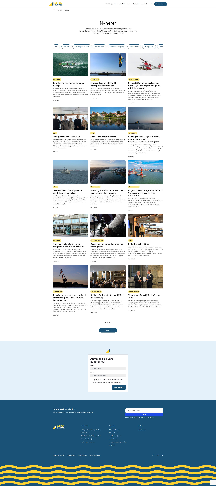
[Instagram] (158, 455)
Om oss (135, 4)
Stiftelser (112, 445)
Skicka (144, 414)
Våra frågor (110, 4)
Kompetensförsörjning (87, 439)
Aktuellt (120, 4)
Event (128, 4)
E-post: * (92, 372)
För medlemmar (114, 433)
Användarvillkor (82, 455)
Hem (54, 10)
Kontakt (144, 4)
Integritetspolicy (150, 417)
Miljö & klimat (85, 433)
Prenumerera (118, 387)
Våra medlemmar (114, 430)
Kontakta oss (141, 430)
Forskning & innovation (88, 442)
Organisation (113, 439)
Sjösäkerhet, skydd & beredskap (91, 436)
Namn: (92, 365)
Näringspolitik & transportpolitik (90, 430)
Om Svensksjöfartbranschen (118, 442)
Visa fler (106, 330)
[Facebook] (153, 455)
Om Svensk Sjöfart (115, 436)
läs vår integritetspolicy (113, 383)
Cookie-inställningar (94, 455)
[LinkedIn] (162, 455)
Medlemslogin (160, 4)
